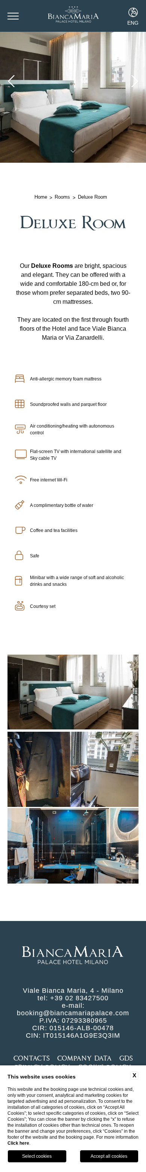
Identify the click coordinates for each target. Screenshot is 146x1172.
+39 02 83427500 (79, 998)
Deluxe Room (92, 197)
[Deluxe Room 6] (73, 769)
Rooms (62, 197)
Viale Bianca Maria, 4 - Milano (73, 990)
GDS (126, 1058)
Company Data (84, 1058)
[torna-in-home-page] (72, 16)
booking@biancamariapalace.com (73, 1013)
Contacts (31, 1058)
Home (40, 197)
